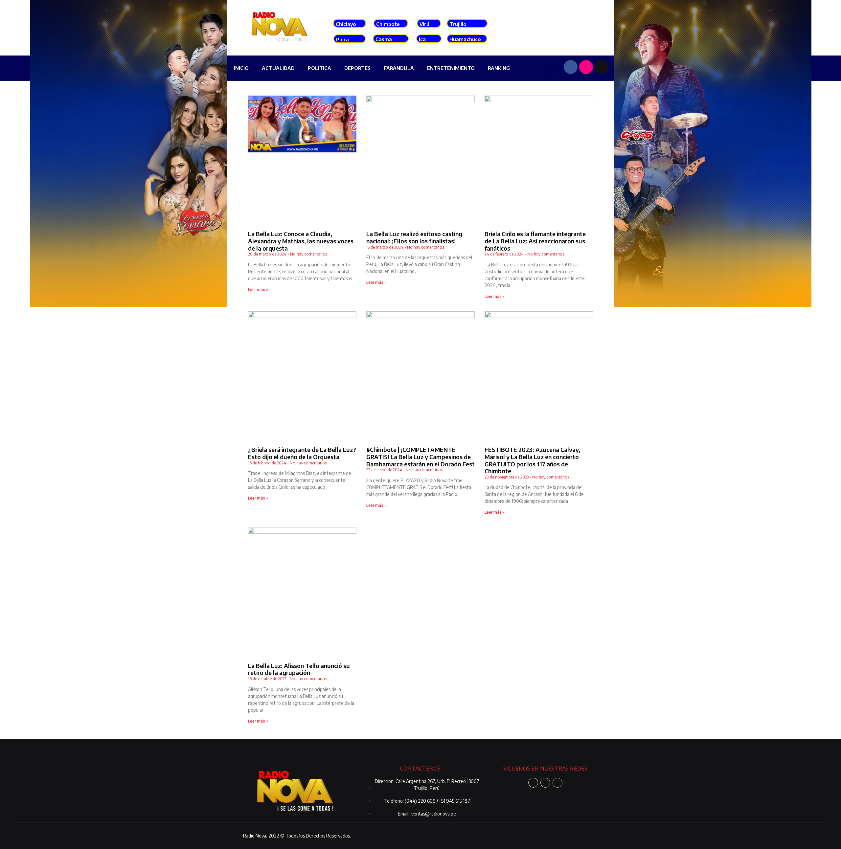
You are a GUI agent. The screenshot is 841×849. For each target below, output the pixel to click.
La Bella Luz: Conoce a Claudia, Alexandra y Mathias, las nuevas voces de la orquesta (300, 241)
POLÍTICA (319, 68)
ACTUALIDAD (278, 68)
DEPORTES (357, 68)
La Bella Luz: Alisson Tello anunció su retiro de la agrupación (299, 669)
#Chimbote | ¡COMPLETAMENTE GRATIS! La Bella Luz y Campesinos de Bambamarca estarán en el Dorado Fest (420, 456)
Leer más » (258, 289)
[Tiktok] (601, 67)
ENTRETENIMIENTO (451, 68)
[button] (549, 69)
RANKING (499, 68)
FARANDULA (399, 68)
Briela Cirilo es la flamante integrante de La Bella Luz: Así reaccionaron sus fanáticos (535, 241)
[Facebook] (571, 67)
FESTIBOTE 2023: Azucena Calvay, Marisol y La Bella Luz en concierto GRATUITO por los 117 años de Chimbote (532, 460)
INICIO (241, 68)
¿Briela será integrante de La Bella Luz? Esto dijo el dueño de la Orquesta (302, 453)
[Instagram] (586, 67)
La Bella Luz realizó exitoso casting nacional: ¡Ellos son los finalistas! (414, 237)
